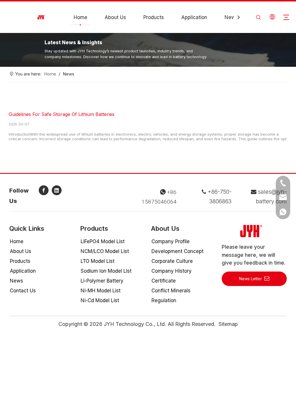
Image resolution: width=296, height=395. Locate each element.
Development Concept (177, 251)
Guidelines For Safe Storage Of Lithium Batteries (61, 114)
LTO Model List (97, 261)
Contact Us (23, 291)
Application (194, 17)
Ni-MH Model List (101, 291)
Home (80, 17)
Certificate (163, 281)
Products (153, 17)
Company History (171, 271)
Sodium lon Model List (106, 271)
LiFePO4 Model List (103, 241)
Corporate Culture (172, 261)
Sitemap (228, 324)
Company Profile (170, 241)
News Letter (251, 278)
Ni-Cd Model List (100, 300)
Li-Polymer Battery (102, 281)
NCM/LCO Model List (105, 251)
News (231, 17)
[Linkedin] (57, 190)
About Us (115, 17)
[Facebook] (44, 190)
